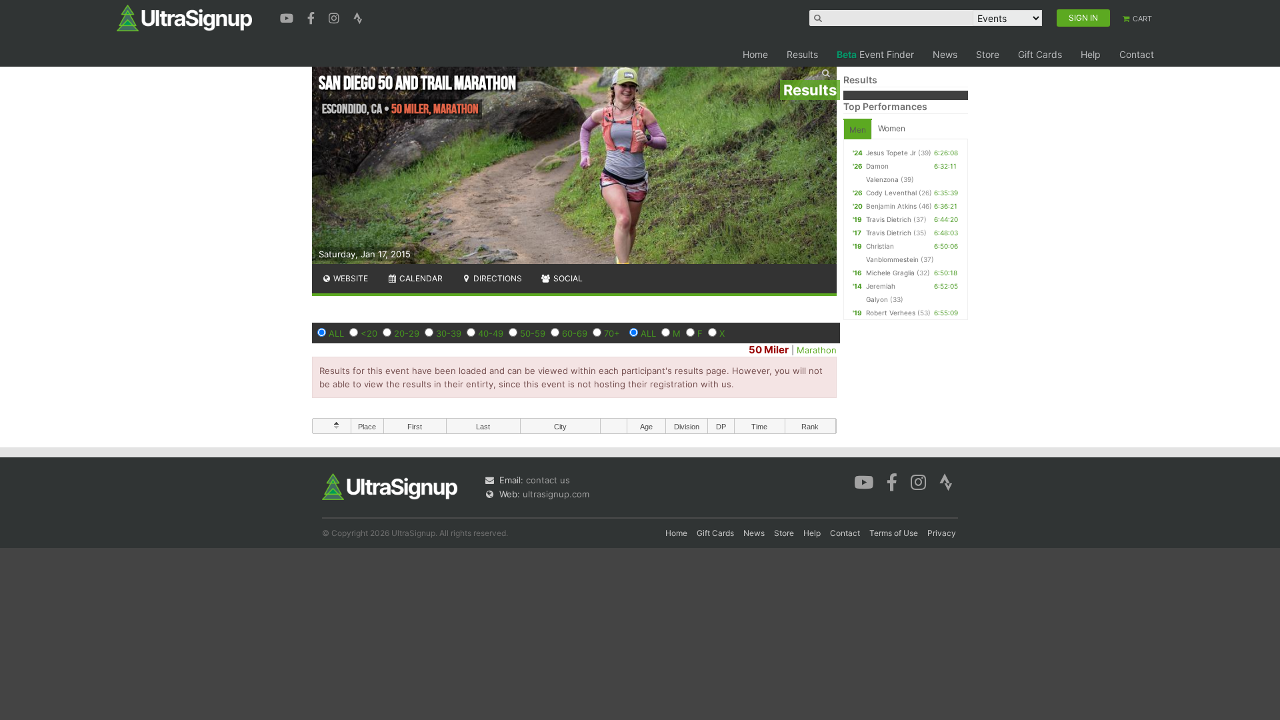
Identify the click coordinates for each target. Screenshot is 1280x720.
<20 (369, 333)
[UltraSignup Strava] (358, 16)
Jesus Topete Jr (891, 153)
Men (857, 130)
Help (1091, 54)
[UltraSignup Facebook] (312, 16)
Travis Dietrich (888, 219)
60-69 (574, 333)
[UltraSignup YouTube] (288, 16)
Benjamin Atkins (891, 206)
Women (891, 128)
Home (755, 54)
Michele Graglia (890, 273)
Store (987, 54)
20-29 (406, 333)
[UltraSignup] (184, 17)
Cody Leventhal (891, 193)
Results (802, 54)
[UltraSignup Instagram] (335, 16)
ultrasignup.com (556, 494)
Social (567, 278)
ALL (336, 333)
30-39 (448, 333)
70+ (612, 333)
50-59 (532, 333)
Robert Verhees (890, 313)
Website (349, 278)
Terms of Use (893, 533)
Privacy (941, 533)
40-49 (490, 333)
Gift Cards (1040, 54)
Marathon (817, 350)
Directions (496, 278)
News (945, 54)
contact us (548, 480)
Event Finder (875, 54)
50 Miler (769, 349)
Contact (1136, 54)
